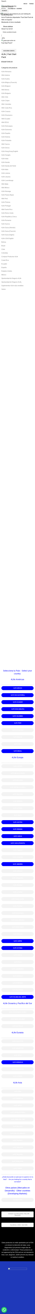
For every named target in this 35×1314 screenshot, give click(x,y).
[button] (4, 1310)
